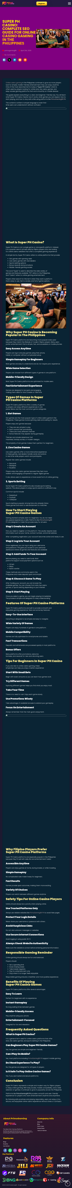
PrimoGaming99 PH (58, 99)
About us (39, 1122)
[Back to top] (67, 1183)
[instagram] (20, 1150)
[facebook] (5, 1150)
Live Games (6, 1146)
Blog (38, 1124)
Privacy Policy (40, 1128)
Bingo (4, 1141)
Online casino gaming (14, 83)
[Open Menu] (69, 3)
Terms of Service (42, 1130)
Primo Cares (40, 1126)
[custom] (10, 1150)
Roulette (5, 1144)
